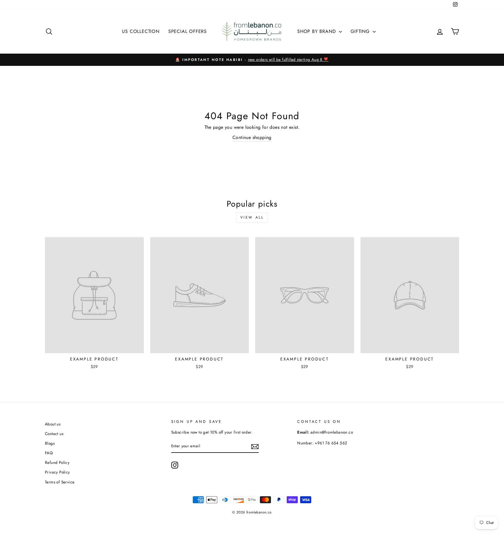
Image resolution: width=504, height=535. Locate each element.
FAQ (49, 453)
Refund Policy (57, 462)
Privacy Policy (57, 472)
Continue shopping (252, 137)
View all (252, 217)
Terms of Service (59, 482)
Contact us (54, 434)
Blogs (50, 443)
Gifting (361, 31)
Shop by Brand (317, 31)
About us (52, 424)
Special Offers (187, 31)
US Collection (140, 31)
